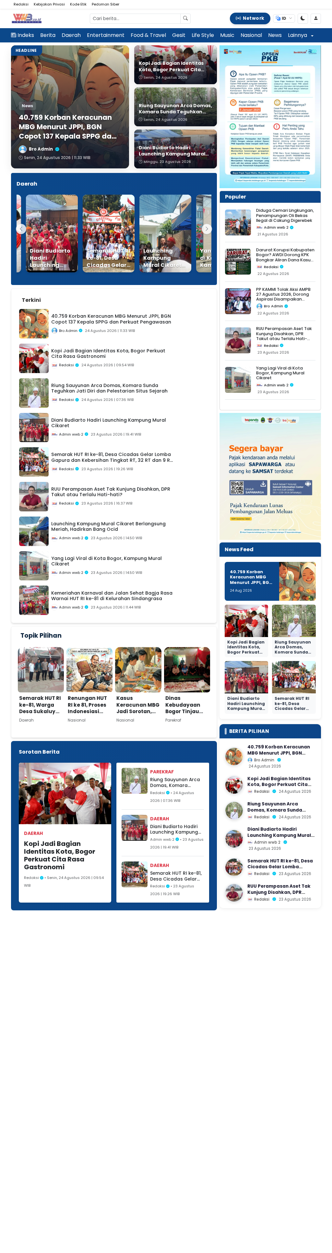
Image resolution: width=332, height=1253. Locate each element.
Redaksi (21, 4)
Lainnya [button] (298, 35)
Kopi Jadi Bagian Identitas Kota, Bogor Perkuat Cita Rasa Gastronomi (59, 855)
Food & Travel (148, 35)
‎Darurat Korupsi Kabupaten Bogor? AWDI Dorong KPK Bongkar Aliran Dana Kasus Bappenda (285, 257)
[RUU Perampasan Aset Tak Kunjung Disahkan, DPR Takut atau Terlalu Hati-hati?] (234, 892)
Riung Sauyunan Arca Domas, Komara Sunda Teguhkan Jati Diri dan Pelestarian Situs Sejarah (175, 782)
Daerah (71, 35)
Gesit (178, 35)
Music (227, 35)
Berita (47, 35)
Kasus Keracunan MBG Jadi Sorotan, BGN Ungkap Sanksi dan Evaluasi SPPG (138, 715)
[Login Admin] (316, 19)
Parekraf (162, 772)
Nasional (251, 35)
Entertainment (105, 35)
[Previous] (21, 229)
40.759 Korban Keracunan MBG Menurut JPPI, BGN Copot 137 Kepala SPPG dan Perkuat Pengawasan (251, 585)
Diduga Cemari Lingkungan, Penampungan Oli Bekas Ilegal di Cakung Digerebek (285, 215)
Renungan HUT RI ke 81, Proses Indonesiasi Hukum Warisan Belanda (89, 711)
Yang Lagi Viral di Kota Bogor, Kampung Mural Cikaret (280, 373)
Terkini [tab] (31, 300)
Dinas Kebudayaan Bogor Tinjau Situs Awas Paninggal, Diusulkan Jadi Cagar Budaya (185, 718)
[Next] (207, 229)
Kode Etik (78, 4)
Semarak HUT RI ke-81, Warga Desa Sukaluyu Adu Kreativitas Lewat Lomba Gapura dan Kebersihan (40, 718)
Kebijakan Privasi (49, 4)
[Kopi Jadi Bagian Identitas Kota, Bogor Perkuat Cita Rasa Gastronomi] (234, 785)
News (275, 35)
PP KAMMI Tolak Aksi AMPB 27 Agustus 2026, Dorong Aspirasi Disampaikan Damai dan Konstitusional (283, 297)
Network (254, 18)
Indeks (26, 35)
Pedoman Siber (105, 4)
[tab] (53, 296)
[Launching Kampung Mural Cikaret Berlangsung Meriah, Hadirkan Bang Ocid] (157, 233)
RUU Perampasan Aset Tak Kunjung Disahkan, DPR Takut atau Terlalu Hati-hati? (284, 336)
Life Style (203, 35)
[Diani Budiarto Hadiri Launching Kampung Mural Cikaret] (43, 233)
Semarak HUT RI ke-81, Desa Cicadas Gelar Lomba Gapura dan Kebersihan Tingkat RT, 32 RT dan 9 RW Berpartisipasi (176, 876)
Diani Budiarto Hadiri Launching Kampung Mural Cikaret (174, 829)
